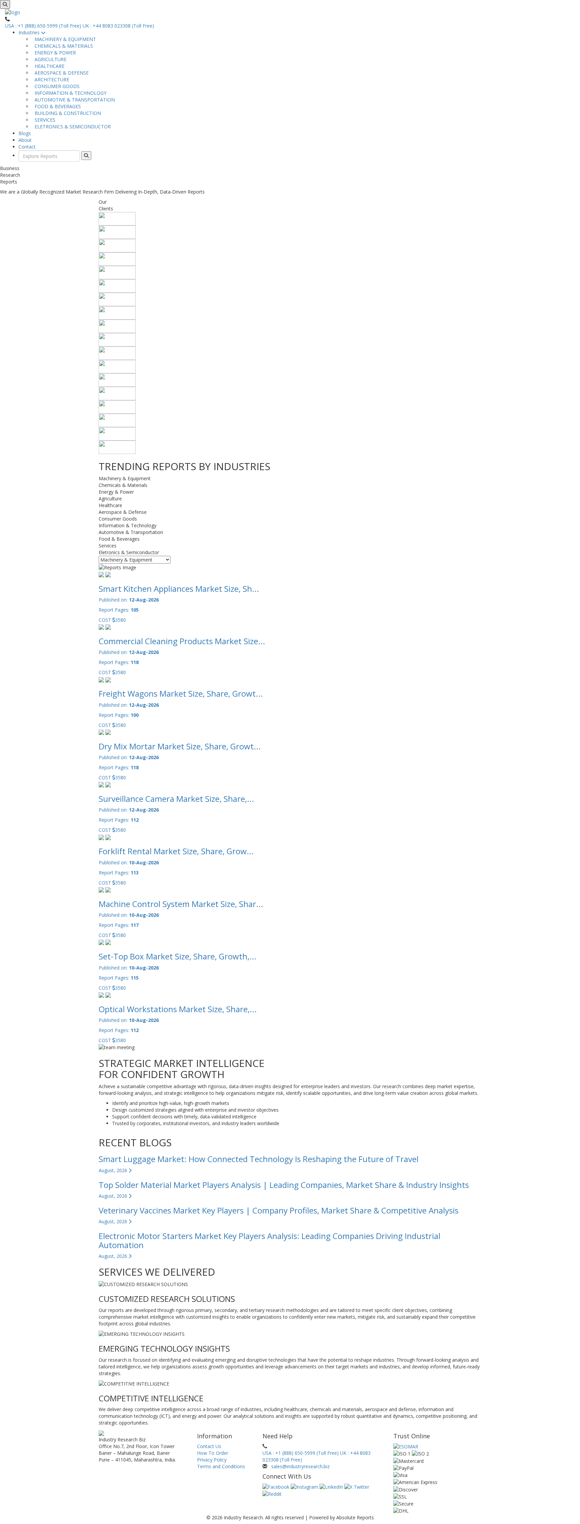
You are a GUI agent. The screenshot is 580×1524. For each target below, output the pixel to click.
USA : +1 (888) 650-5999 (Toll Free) (43, 26)
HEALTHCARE (48, 66)
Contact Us (209, 1446)
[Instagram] (305, 1486)
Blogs (24, 133)
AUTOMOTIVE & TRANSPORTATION (73, 99)
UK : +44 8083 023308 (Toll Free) (118, 26)
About (25, 140)
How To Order (212, 1453)
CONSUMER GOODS (56, 86)
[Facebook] (276, 1486)
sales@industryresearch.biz (300, 1466)
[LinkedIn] (332, 1486)
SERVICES (43, 120)
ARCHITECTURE (50, 79)
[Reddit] (272, 1493)
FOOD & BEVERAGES (56, 106)
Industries (29, 32)
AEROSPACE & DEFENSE (60, 73)
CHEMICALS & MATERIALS (62, 46)
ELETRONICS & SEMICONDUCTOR (71, 126)
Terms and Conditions (221, 1466)
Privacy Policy (212, 1459)
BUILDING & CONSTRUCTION (66, 113)
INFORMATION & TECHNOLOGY (69, 93)
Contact (27, 146)
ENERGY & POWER (54, 52)
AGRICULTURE (49, 59)
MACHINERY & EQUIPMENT (64, 39)
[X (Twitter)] (356, 1486)
